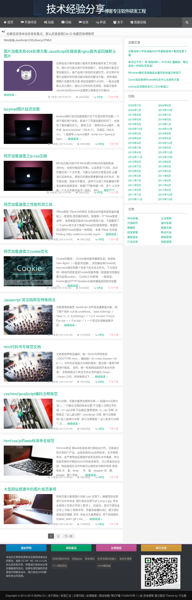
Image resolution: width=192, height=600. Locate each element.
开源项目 (30, 22)
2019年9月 (134, 114)
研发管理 (132, 232)
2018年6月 (134, 138)
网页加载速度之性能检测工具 (28, 204)
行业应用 (132, 241)
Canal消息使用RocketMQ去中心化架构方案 (153, 79)
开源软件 (132, 223)
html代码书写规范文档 (22, 346)
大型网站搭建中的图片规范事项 (30, 489)
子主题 (182, 595)
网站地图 (104, 595)
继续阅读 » (10, 95)
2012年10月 (165, 157)
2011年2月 (164, 190)
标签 (85, 22)
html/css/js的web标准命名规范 (29, 440)
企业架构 (166, 218)
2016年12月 (165, 143)
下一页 (68, 536)
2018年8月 (164, 133)
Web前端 (132, 218)
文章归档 (79, 595)
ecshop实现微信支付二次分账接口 (148, 86)
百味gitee (77, 558)
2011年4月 (164, 185)
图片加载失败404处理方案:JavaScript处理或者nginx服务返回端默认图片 (60, 53)
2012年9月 (134, 161)
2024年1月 (134, 110)
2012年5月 (134, 171)
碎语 (102, 22)
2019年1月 (164, 124)
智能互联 (166, 227)
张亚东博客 (125, 558)
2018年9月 (134, 133)
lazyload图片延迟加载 (22, 109)
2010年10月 (165, 199)
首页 (10, 22)
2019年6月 (134, 119)
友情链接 (91, 595)
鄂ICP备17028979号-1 (124, 595)
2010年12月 (165, 194)
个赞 (114, 97)
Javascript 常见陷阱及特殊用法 (30, 299)
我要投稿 (139, 22)
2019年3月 (134, 124)
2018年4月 (134, 143)
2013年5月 (164, 147)
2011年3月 (134, 190)
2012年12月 (165, 152)
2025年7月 (134, 105)
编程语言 (132, 237)
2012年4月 (164, 171)
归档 (67, 22)
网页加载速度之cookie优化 (26, 251)
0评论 (100, 97)
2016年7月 (134, 147)
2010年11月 (135, 199)
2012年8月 (164, 161)
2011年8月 (164, 176)
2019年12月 (165, 110)
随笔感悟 (166, 241)
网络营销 (166, 237)
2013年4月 (134, 152)
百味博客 (148, 595)
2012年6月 (164, 166)
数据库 (131, 227)
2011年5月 (134, 185)
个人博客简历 (59, 565)
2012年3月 (134, 176)
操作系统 (166, 223)
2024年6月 (164, 105)
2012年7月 (134, 166)
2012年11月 (135, 157)
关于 (119, 22)
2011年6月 (164, 180)
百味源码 (89, 558)
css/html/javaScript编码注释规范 (31, 393)
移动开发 (166, 232)
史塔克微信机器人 (107, 558)
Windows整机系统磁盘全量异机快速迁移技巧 (154, 72)
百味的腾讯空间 (60, 558)
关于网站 (53, 595)
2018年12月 (135, 129)
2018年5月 (164, 138)
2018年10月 (165, 129)
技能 (50, 22)
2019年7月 (164, 114)
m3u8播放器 (104, 565)
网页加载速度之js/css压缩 (25, 156)
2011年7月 (134, 180)
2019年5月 (164, 119)
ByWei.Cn (40, 595)
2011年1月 (134, 194)
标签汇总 (66, 595)
